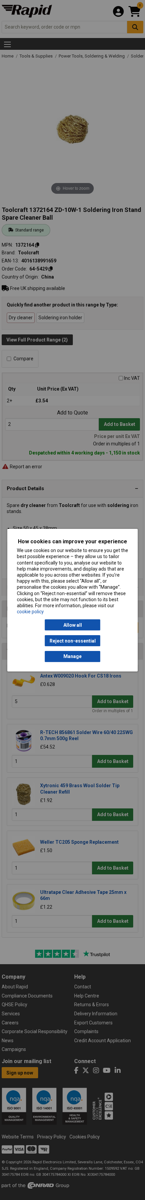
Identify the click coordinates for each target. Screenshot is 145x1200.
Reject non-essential (73, 640)
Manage (72, 656)
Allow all (72, 625)
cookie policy (30, 611)
